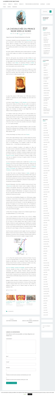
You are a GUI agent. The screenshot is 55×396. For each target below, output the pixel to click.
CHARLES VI (46, 72)
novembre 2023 (46, 187)
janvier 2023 (46, 210)
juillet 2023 (46, 196)
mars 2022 (45, 232)
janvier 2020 (46, 286)
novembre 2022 (46, 215)
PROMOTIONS (14, 6)
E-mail (7, 362)
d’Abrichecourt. (30, 59)
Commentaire (9, 338)
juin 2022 (45, 227)
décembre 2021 (46, 239)
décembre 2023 (46, 184)
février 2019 (46, 312)
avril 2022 (45, 229)
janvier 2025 (46, 161)
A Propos (9, 6)
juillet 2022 (46, 225)
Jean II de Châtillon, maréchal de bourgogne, (15, 267)
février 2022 (46, 234)
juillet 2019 (46, 300)
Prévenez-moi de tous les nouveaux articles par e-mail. (17, 379)
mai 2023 (45, 201)
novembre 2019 (46, 291)
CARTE (45, 67)
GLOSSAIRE (46, 85)
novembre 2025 (46, 137)
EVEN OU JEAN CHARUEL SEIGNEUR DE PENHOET (30, 321)
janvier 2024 (46, 182)
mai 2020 (45, 277)
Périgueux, (17, 102)
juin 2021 (45, 253)
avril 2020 (45, 279)
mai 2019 (45, 305)
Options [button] (25, 394)
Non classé (45, 105)
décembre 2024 (46, 163)
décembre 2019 (46, 288)
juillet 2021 (46, 251)
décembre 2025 (46, 135)
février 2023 (46, 208)
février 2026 (46, 130)
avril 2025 (45, 154)
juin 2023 (45, 198)
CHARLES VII (46, 74)
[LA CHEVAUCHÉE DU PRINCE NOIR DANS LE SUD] (10, 297)
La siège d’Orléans (47, 48)
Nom (7, 356)
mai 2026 (45, 125)
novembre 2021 (46, 241)
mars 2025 (45, 156)
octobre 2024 (46, 168)
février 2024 (46, 180)
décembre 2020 (46, 262)
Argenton (26, 105)
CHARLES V (46, 70)
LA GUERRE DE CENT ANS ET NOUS (11, 1)
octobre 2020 (46, 267)
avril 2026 (45, 128)
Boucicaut (9, 185)
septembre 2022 (46, 220)
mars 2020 (45, 281)
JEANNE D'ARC (46, 92)
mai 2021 (45, 255)
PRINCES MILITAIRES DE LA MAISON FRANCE (47, 109)
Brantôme (25, 102)
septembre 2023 (46, 191)
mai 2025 (45, 151)
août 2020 (45, 272)
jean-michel (20, 33)
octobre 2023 (46, 189)
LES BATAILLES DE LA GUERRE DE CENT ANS (47, 99)
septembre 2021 (46, 246)
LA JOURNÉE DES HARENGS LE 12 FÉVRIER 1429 (47, 52)
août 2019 (45, 298)
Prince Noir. (29, 40)
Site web (8, 367)
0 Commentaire (28, 33)
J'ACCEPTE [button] (30, 394)
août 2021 (45, 248)
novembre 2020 (46, 265)
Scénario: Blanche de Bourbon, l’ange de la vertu (47, 34)
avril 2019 (45, 307)
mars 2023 (45, 206)
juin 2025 (45, 149)
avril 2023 (45, 203)
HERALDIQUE (46, 88)
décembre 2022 (46, 213)
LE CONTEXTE (10, 311)
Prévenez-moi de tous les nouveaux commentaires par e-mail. (18, 374)
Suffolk (32, 62)
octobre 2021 (46, 243)
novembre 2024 (46, 165)
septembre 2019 (46, 295)
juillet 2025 (46, 146)
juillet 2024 (46, 172)
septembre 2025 (46, 142)
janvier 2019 (46, 314)
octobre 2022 (46, 217)
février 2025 (46, 158)
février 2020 (46, 284)
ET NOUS (4, 6)
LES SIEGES (46, 102)
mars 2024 (45, 177)
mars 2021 (45, 260)
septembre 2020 (46, 269)
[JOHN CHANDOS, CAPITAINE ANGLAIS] (31, 297)
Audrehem (9, 169)
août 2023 (45, 194)
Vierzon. (28, 134)
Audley (28, 173)
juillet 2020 (46, 274)
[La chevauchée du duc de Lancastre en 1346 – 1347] (20, 297)
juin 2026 (45, 123)
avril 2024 (45, 175)
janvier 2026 (46, 132)
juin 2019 (45, 303)
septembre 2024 (46, 170)
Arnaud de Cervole (10, 155)
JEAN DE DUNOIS (47, 90)
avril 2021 (45, 258)
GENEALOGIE (46, 83)
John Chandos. (25, 64)
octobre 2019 (46, 293)
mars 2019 (45, 310)
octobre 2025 (46, 139)
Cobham (16, 62)
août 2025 (45, 144)
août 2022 (45, 222)
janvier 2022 (46, 236)
